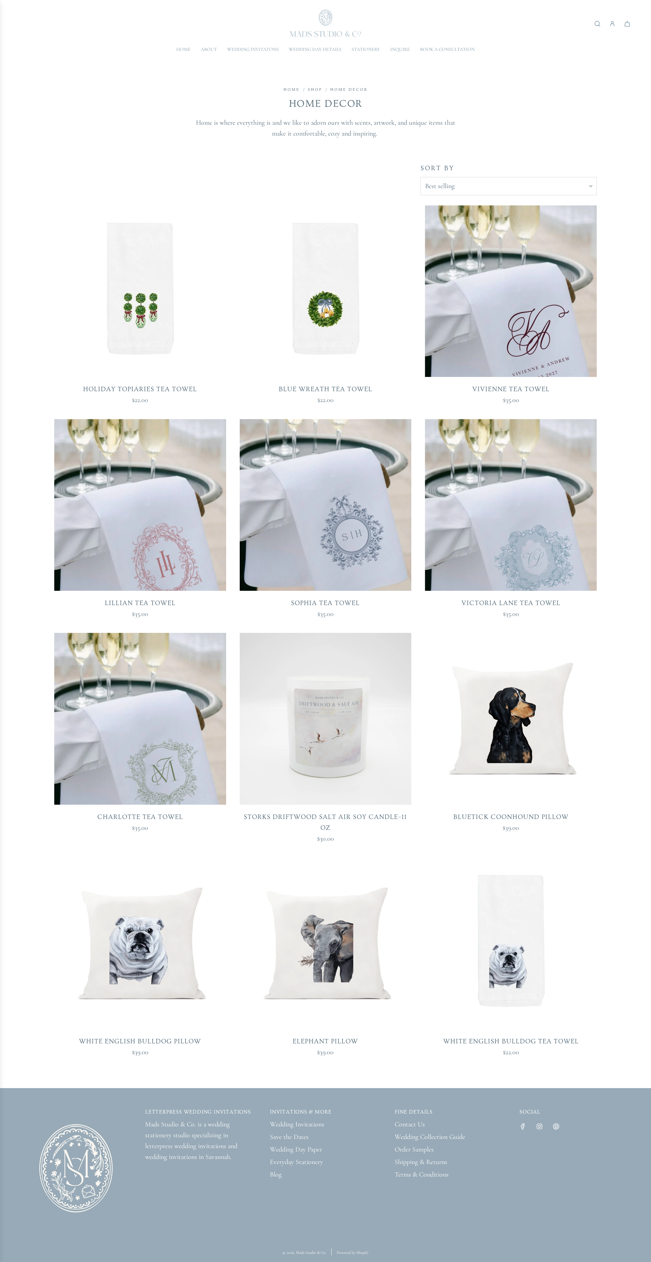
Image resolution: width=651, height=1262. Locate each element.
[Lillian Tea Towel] (140, 505)
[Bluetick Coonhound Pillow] (511, 719)
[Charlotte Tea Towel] (140, 719)
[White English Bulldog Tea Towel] (511, 943)
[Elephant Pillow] (326, 943)
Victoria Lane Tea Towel (510, 603)
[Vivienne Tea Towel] (511, 291)
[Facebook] (522, 1126)
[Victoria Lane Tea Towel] (511, 505)
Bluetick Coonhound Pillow (511, 817)
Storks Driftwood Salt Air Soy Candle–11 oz (325, 822)
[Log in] (612, 23)
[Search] (597, 23)
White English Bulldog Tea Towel (511, 1041)
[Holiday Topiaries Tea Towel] (140, 291)
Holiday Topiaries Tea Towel (140, 389)
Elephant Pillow (325, 1041)
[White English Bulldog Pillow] (140, 943)
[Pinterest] (556, 1126)
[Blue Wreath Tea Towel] (326, 291)
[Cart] (627, 23)
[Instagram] (539, 1126)
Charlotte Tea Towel (140, 817)
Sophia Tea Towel (325, 603)
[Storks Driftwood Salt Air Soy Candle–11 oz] (326, 719)
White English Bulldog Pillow (140, 1041)
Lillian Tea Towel (140, 603)
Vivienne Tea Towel (511, 389)
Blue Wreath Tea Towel (325, 389)
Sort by (437, 168)
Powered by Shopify (353, 1252)
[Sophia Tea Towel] (326, 505)
